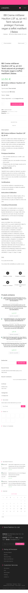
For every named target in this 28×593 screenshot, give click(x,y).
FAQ (5, 570)
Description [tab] (14, 122)
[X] (7, 2)
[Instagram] (14, 2)
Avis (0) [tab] (14, 125)
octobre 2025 (4, 386)
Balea (8, 113)
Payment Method (7, 552)
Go (23, 406)
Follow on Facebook (8, 426)
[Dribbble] (12, 2)
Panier (19, 584)
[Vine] (4, 420)
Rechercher (4, 360)
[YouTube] (19, 2)
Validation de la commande (8, 585)
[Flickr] (18, 2)
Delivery (6, 554)
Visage (15, 111)
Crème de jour (11, 111)
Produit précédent (7, 43)
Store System (7, 572)
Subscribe (20, 543)
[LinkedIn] (16, 2)
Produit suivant (21, 43)
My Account (6, 568)
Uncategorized (4, 395)
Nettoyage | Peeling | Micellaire (12, 341)
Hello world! (4, 372)
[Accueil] (1, 34)
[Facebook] (9, 2)
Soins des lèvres (12, 323)
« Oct (2, 516)
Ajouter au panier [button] (14, 316)
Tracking (6, 574)
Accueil (23, 585)
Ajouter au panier (17, 104)
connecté (12, 264)
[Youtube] (8, 420)
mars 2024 (3, 388)
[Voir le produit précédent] (2, 43)
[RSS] (21, 2)
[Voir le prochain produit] (25, 43)
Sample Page (9, 584)
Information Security (8, 561)
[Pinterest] (11, 2)
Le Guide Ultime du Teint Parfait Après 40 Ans (11, 370)
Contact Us (6, 576)
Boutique (15, 584)
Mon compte (17, 585)
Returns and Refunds (8, 559)
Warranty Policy (7, 556)
